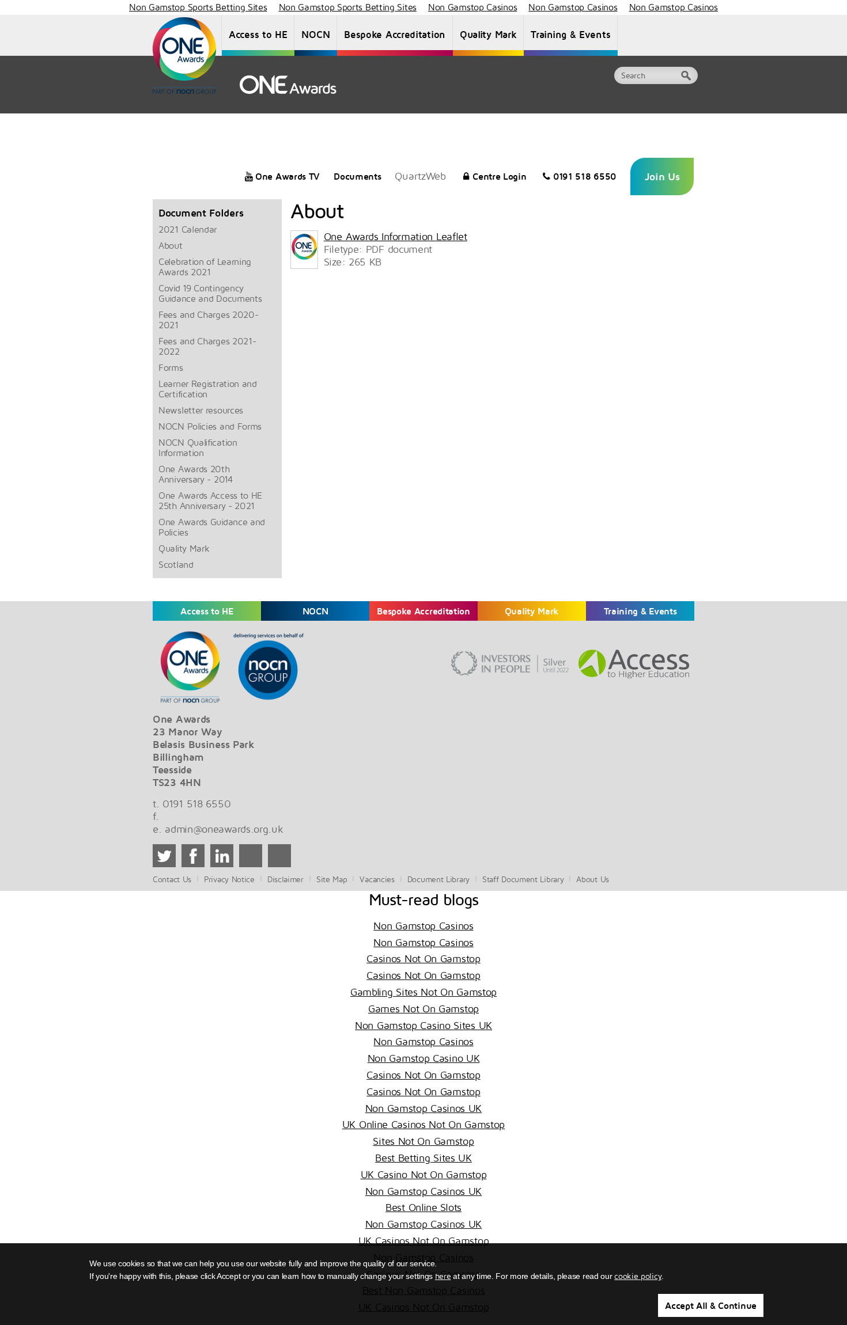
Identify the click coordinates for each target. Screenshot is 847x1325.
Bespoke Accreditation (394, 34)
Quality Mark (488, 34)
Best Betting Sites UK (423, 1158)
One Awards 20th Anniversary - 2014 (195, 474)
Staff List (433, 124)
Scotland (176, 564)
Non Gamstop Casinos (423, 926)
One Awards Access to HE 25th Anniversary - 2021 (210, 500)
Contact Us (666, 124)
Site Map (331, 879)
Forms (170, 367)
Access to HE (258, 34)
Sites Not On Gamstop (423, 1141)
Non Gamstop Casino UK (424, 1058)
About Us (382, 124)
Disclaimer (285, 879)
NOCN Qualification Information (197, 447)
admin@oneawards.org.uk (224, 829)
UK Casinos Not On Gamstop (423, 1241)
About (170, 245)
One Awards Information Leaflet (395, 236)
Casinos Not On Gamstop (423, 958)
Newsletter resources (200, 410)
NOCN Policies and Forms (210, 426)
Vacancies (521, 124)
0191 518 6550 (585, 176)
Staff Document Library (523, 879)
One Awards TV (287, 176)
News (476, 124)
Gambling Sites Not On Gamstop (423, 992)
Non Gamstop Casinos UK (423, 1108)
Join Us (662, 176)
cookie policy (637, 1276)
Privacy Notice (229, 879)
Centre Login (499, 176)
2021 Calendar (187, 229)
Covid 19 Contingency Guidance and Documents (210, 293)
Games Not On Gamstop (423, 1009)
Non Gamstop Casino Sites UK (423, 1025)
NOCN (315, 34)
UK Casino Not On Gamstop (424, 1174)
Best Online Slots (423, 1207)
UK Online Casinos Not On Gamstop (423, 1124)
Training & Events (570, 34)
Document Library (592, 124)
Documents (357, 176)
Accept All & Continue (711, 1305)
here (443, 1276)
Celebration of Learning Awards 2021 (204, 266)
